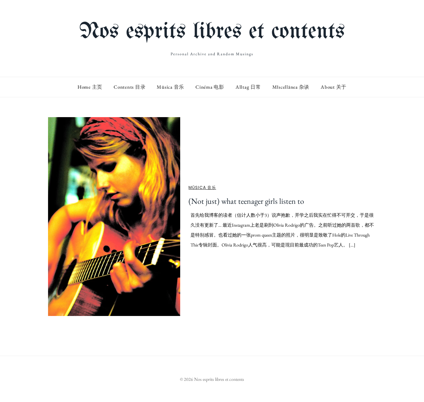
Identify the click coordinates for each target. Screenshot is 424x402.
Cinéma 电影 (209, 87)
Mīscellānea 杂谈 (291, 87)
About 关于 (333, 87)
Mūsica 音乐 (170, 87)
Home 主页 (90, 87)
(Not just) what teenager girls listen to (246, 201)
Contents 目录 (129, 87)
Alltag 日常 (248, 87)
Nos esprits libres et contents (212, 32)
